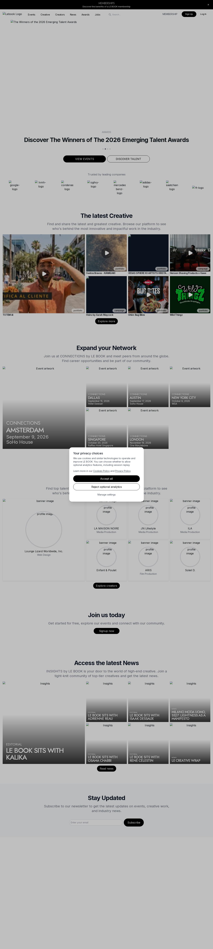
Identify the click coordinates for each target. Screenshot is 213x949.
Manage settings (107, 494)
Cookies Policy (101, 471)
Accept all (106, 478)
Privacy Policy (122, 471)
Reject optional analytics (106, 486)
